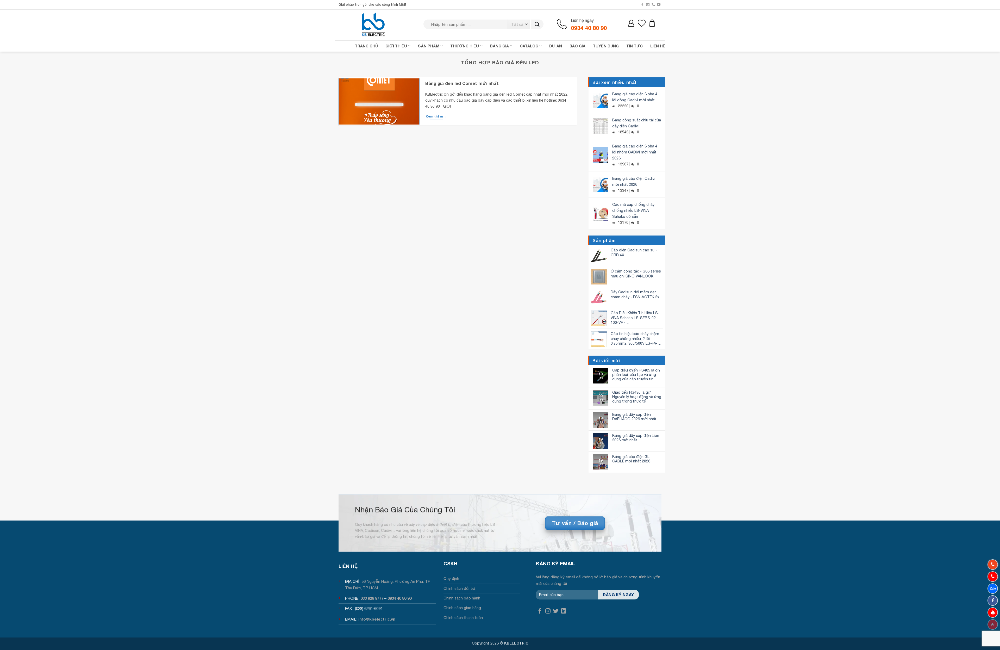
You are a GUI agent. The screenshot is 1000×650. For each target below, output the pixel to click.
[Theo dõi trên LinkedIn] (563, 611)
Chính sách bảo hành (461, 598)
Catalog (529, 46)
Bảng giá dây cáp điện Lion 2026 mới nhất (635, 437)
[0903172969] (992, 588)
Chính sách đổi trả (459, 588)
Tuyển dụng (606, 46)
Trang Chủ (366, 46)
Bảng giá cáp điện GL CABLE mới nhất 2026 (631, 458)
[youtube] (992, 612)
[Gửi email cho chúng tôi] (647, 5)
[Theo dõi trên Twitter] (555, 611)
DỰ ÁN (555, 46)
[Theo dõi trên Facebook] (642, 5)
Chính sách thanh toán (463, 617)
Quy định (451, 578)
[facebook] (992, 600)
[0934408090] (992, 564)
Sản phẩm (428, 46)
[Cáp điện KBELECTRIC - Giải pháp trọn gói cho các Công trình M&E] (373, 24)
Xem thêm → (436, 116)
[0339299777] (992, 576)
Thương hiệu (464, 46)
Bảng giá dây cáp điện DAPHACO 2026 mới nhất (634, 416)
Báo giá (577, 46)
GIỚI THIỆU (396, 46)
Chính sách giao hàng (462, 607)
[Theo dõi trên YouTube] (658, 5)
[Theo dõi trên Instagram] (548, 611)
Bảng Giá (499, 46)
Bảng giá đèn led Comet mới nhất (462, 83)
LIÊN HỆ (657, 46)
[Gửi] (537, 24)
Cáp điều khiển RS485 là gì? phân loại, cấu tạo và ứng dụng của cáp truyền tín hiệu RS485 (636, 374)
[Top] (992, 624)
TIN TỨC (634, 46)
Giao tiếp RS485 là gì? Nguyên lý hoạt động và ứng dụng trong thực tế (636, 397)
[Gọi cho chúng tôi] (653, 5)
